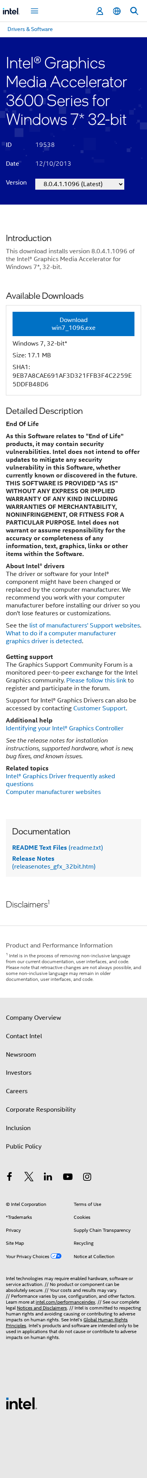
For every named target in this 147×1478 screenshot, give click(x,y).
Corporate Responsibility (41, 1110)
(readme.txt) (57, 848)
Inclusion (18, 1128)
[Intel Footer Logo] (21, 1403)
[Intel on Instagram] (87, 1178)
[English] (117, 11)
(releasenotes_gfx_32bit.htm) (54, 863)
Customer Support (99, 708)
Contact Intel (24, 1036)
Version (16, 183)
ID (9, 145)
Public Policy (24, 1147)
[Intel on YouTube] (67, 1178)
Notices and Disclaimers (42, 1308)
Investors (18, 1073)
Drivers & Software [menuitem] (30, 29)
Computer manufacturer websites (53, 792)
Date (12, 164)
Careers (16, 1091)
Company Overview (33, 1018)
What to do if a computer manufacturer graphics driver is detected (61, 637)
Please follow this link (96, 680)
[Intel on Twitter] (29, 1178)
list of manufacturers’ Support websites (84, 625)
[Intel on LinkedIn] (48, 1178)
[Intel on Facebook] (9, 1178)
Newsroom (21, 1055)
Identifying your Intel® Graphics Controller (64, 728)
